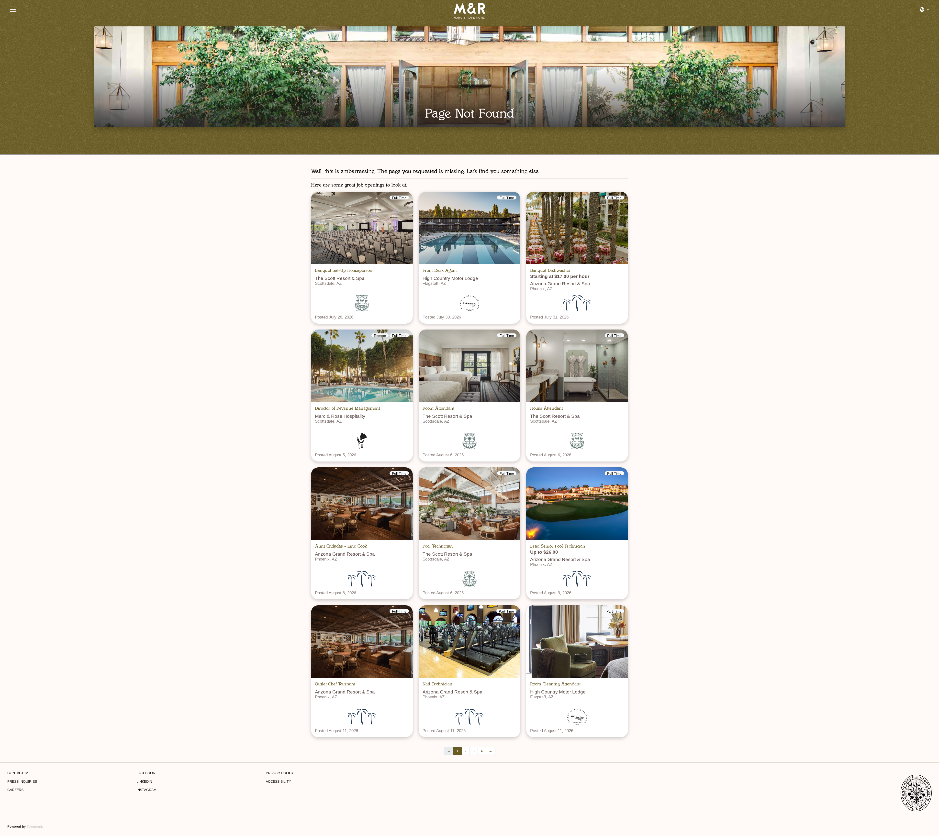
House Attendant (546, 408)
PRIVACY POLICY (280, 773)
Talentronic (35, 826)
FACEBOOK (145, 773)
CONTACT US (18, 773)
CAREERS (15, 790)
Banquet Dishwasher (550, 270)
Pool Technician (438, 546)
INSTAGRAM (146, 790)
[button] (924, 9)
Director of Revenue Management (347, 408)
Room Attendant (438, 408)
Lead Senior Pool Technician (557, 546)
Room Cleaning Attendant (555, 684)
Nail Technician (437, 684)
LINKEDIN (144, 781)
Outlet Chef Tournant (335, 684)
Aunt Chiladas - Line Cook (341, 546)
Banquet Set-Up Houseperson (343, 270)
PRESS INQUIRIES (22, 781)
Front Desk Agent (440, 270)
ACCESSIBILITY (278, 781)
